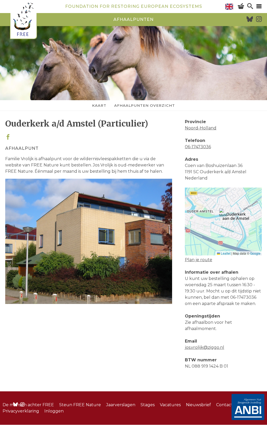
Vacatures (170, 404)
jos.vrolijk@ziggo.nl (204, 347)
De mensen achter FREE (28, 404)
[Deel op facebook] (8, 137)
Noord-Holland (200, 127)
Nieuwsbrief (198, 404)
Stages (148, 404)
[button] (223, 215)
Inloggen (54, 411)
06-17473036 (198, 146)
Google (255, 253)
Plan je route (198, 259)
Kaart (99, 105)
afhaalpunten (133, 19)
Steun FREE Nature (80, 404)
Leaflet (225, 253)
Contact (224, 404)
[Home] (23, 20)
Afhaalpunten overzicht (144, 105)
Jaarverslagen (120, 404)
